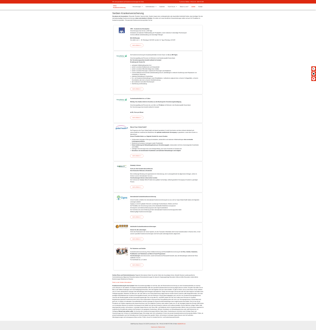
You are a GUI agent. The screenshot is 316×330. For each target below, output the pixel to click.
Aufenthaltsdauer (150, 6)
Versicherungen (136, 6)
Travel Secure (171, 6)
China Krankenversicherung (119, 6)
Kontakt (200, 6)
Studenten (162, 6)
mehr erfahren (136, 45)
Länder (193, 6)
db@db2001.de (181, 323)
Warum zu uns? (184, 6)
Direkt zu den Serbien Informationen (122, 282)
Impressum (154, 327)
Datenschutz (161, 327)
